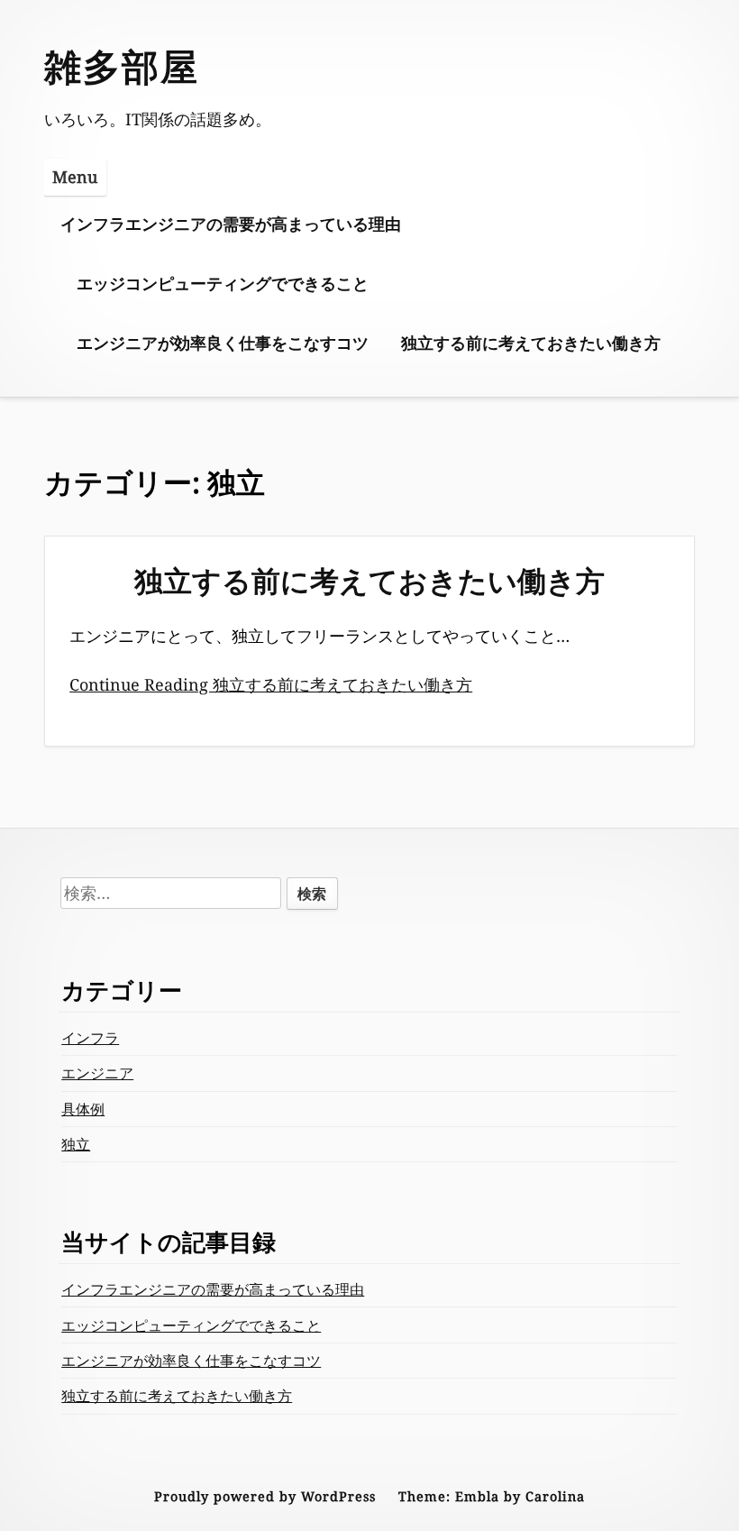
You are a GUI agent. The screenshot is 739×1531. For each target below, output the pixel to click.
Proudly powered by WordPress (265, 1496)
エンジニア (97, 1073)
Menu (74, 177)
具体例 (83, 1109)
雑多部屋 (121, 66)
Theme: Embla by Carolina (491, 1496)
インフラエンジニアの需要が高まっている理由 (230, 223)
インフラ (90, 1038)
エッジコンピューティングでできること (223, 283)
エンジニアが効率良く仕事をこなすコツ (223, 342)
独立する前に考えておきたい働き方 (531, 342)
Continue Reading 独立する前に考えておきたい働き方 (270, 684)
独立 (75, 1144)
